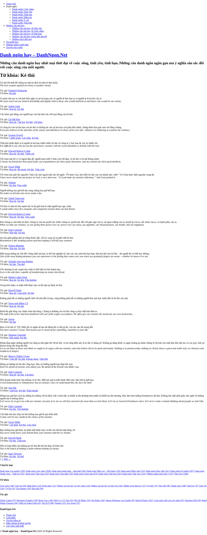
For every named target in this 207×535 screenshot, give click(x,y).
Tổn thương (22, 409)
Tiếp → (7, 459)
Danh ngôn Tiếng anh (86, 474)
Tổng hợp (181, 474)
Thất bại (192, 486)
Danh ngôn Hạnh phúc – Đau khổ (69, 471)
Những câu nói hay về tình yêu (27, 28)
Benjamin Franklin (27, 500)
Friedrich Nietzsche (17, 90)
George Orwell (15, 135)
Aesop (11, 319)
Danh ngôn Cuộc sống (23, 9)
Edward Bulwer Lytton (19, 151)
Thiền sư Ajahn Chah (29, 503)
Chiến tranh (15, 138)
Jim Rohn (98, 500)
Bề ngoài (21, 169)
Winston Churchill (17, 335)
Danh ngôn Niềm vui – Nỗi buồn (103, 471)
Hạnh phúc (49, 486)
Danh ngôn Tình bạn (22, 14)
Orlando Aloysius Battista (20, 261)
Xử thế (20, 456)
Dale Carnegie (15, 230)
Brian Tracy (46, 500)
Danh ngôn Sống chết (158, 471)
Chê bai (21, 122)
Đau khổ (37, 488)
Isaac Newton (15, 453)
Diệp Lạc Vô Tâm (64, 500)
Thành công (178, 486)
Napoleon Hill (193, 500)
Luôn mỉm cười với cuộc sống (169, 500)
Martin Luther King (17, 277)
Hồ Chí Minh (82, 500)
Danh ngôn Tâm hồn (22, 23)
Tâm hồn (43, 359)
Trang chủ (11, 3)
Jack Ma (12, 388)
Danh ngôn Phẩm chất (133, 471)
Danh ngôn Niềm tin (22, 17)
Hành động (34, 486)
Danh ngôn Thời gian (37, 474)
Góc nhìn (26, 138)
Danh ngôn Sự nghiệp (182, 471)
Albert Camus (8, 500)
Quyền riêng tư (13, 520)
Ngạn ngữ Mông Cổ (18, 303)
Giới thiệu (11, 517)
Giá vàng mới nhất (15, 526)
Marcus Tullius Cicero (19, 356)
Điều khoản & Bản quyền (18, 523)
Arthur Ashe (14, 106)
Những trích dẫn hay (22, 39)
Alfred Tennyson (16, 198)
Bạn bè (12, 109)
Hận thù (13, 232)
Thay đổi (164, 486)
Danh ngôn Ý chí (20, 20)
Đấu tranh (14, 337)
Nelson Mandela (16, 245)
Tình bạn (21, 440)
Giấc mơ (20, 486)
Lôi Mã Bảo (14, 119)
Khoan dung (32, 359)
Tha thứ (21, 264)
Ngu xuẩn (22, 185)
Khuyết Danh (14, 290)
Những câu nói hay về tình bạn (27, 33)
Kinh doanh (32, 390)
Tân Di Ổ (48, 503)
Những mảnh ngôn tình (17, 44)
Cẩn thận (13, 425)
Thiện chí (29, 153)
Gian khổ (21, 293)
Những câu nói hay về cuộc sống (28, 31)
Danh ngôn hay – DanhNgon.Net (33, 55)
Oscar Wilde (14, 166)
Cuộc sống (7, 486)
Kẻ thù (12, 93)
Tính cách (40, 169)
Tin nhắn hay (12, 42)
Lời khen (38, 122)
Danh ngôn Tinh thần (61, 474)
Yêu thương (31, 280)
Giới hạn (13, 390)
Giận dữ (13, 359)
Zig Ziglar (73, 503)
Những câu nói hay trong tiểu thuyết (29, 36)
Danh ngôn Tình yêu (22, 12)
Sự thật (152, 486)
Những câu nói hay (15, 25)
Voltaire (12, 182)
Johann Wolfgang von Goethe (120, 500)
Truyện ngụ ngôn (14, 47)
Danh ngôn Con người (12, 471)
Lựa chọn (31, 425)
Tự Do (10, 488)
